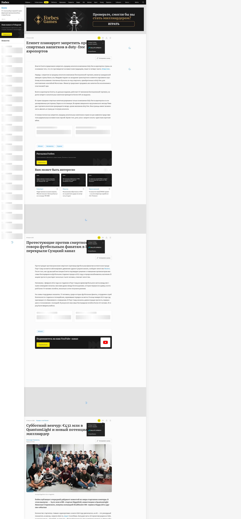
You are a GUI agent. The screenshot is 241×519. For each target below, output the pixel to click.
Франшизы (62, 2)
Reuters (107, 268)
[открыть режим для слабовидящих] (99, 37)
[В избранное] (60, 127)
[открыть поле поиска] (143, 2)
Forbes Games (41, 2)
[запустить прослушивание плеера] (102, 37)
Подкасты (71, 2)
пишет (66, 516)
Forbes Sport (40, 189)
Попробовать (92, 51)
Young (101, 2)
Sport (95, 2)
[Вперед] (114, 131)
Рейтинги (54, 2)
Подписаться (41, 162)
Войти (137, 2)
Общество (65, 189)
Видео (78, 2)
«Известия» (105, 69)
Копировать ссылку (104, 58)
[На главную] (5, 2)
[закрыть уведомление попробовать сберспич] (102, 43)
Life (84, 2)
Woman (89, 2)
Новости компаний (94, 189)
